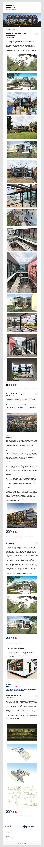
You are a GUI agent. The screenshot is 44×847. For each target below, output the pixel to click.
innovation (10, 690)
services (15, 26)
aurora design (24, 387)
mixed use (22, 535)
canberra (23, 536)
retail (29, 535)
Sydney (18, 642)
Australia (25, 815)
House (14, 387)
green (14, 641)
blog (19, 26)
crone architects (34, 815)
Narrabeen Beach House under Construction (13, 828)
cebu (30, 815)
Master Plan (19, 535)
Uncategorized (15, 689)
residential (17, 387)
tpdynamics (16, 537)
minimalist (21, 388)
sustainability (14, 642)
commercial (15, 535)
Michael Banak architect (16, 690)
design (31, 689)
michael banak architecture (11, 6)
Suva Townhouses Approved (11, 827)
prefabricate (22, 690)
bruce (21, 536)
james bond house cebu (14, 696)
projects (11, 26)
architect (7, 536)
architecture (11, 387)
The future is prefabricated (15, 648)
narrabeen (27, 388)
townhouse (31, 535)
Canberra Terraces (9, 826)
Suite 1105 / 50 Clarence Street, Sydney (29, 826)
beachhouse (28, 387)
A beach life (10, 543)
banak (19, 536)
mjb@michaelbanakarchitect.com (28, 828)
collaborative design (28, 536)
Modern (24, 388)
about (7, 26)
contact (22, 26)
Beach (35, 641)
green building (32, 387)
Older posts (8, 819)
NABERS (9, 537)
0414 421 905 (25, 827)
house (36, 387)
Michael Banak (8, 388)
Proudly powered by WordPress (22, 843)
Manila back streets (9, 830)
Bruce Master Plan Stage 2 (15, 394)
